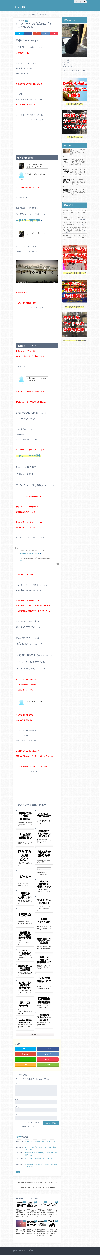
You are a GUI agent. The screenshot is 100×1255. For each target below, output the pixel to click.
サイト (17, 1115)
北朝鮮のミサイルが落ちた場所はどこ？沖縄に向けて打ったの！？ (44, 928)
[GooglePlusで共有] (37, 33)
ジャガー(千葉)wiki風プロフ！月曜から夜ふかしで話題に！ (25, 884)
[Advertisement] (37, 134)
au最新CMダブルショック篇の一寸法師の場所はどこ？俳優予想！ (25, 957)
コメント (18, 1083)
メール (17, 1107)
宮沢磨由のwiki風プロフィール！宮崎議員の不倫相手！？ (44, 1006)
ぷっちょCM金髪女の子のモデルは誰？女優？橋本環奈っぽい (74, 183)
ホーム (16, 14)
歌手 (20, 14)
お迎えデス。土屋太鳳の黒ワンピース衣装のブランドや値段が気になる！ (74, 173)
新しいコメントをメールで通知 (28, 1122)
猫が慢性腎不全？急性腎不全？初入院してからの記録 (74, 153)
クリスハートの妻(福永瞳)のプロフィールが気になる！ (40, 1159)
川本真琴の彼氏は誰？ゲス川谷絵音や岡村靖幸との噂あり (25, 843)
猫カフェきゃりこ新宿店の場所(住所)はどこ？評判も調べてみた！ (25, 1026)
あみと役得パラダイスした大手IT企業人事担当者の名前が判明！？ (25, 973)
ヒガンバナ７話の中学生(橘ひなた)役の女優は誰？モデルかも (25, 992)
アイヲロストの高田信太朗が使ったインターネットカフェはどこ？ (44, 822)
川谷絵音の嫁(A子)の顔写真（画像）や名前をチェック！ (44, 861)
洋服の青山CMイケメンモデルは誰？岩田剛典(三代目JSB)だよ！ (44, 948)
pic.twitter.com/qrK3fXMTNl (29, 553)
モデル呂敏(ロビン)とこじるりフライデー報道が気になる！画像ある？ (74, 163)
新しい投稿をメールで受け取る (28, 1126)
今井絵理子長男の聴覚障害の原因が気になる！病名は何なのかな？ (25, 824)
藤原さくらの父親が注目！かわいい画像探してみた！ (44, 873)
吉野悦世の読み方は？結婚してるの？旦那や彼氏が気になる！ (25, 901)
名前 (16, 1099)
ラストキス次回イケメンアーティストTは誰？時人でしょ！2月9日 (44, 908)
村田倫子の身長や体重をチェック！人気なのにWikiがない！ (39, 1187)
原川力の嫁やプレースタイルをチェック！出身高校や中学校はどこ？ (25, 1011)
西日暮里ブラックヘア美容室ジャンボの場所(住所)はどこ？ (44, 988)
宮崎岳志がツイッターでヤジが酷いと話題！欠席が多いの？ (25, 942)
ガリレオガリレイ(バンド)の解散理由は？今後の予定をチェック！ (44, 967)
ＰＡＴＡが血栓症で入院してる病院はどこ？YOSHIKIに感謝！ (25, 863)
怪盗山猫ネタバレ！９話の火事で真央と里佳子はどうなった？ (74, 193)
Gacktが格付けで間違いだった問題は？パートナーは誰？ (44, 890)
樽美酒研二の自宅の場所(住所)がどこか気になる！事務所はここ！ (44, 841)
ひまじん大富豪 (19, 7)
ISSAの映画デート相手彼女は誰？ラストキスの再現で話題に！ (25, 923)
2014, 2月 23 (24, 560)
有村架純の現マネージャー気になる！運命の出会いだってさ (44, 1024)
